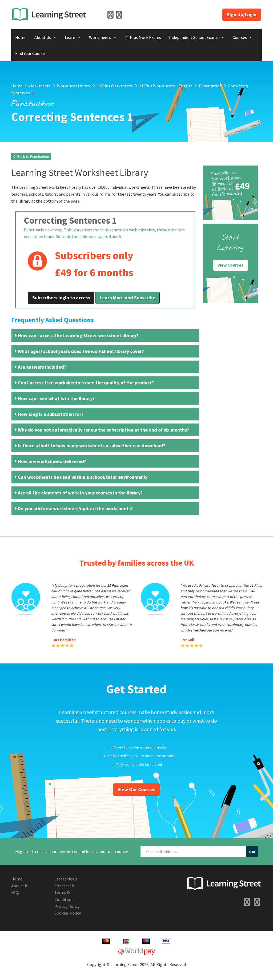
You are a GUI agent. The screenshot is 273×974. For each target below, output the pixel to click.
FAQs (15, 892)
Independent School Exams (194, 37)
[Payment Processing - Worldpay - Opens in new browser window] (136, 950)
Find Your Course (30, 53)
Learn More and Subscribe (127, 298)
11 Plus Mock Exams (143, 37)
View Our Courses (136, 789)
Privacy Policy (66, 906)
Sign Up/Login (241, 14)
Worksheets (100, 37)
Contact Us (64, 885)
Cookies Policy (67, 913)
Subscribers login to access (61, 298)
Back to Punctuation (33, 156)
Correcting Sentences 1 (70, 220)
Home (20, 37)
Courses (239, 37)
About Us (42, 37)
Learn (70, 37)
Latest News (65, 879)
